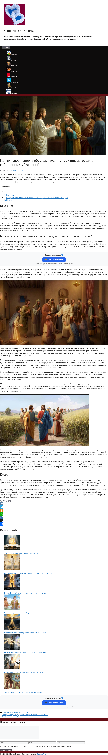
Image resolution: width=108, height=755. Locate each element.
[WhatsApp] (54, 514)
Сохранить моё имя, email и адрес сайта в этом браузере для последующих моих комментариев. (37, 746)
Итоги (9, 200)
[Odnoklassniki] (54, 510)
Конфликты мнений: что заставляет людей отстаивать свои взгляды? (37, 197)
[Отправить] (54, 524)
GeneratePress (41, 754)
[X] (54, 520)
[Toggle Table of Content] (1, 191)
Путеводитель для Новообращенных (15, 713)
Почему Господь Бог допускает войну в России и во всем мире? (25, 715)
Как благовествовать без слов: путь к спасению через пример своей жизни (28, 717)
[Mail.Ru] (54, 517)
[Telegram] (54, 507)
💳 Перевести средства (54, 260)
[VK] (54, 503)
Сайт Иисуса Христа (19, 30)
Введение (10, 195)
